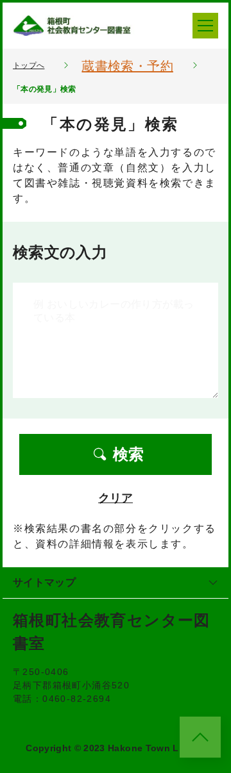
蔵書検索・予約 (127, 66)
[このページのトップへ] (200, 737)
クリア (115, 498)
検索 (128, 454)
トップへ (28, 65)
